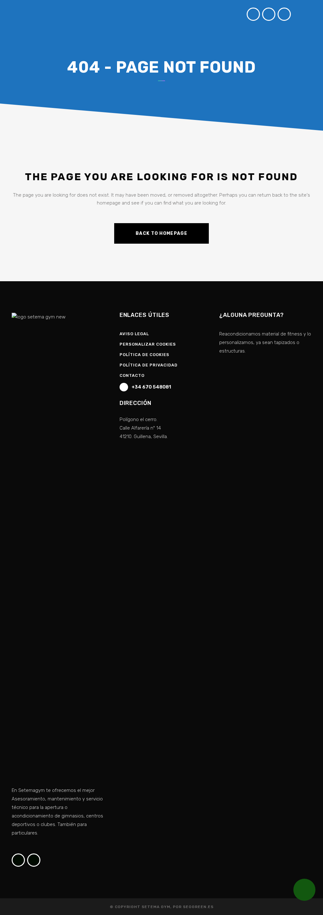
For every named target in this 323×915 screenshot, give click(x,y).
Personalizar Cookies (148, 344)
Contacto (132, 375)
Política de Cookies (144, 354)
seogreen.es (198, 907)
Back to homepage (161, 233)
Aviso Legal (134, 333)
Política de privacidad (149, 365)
